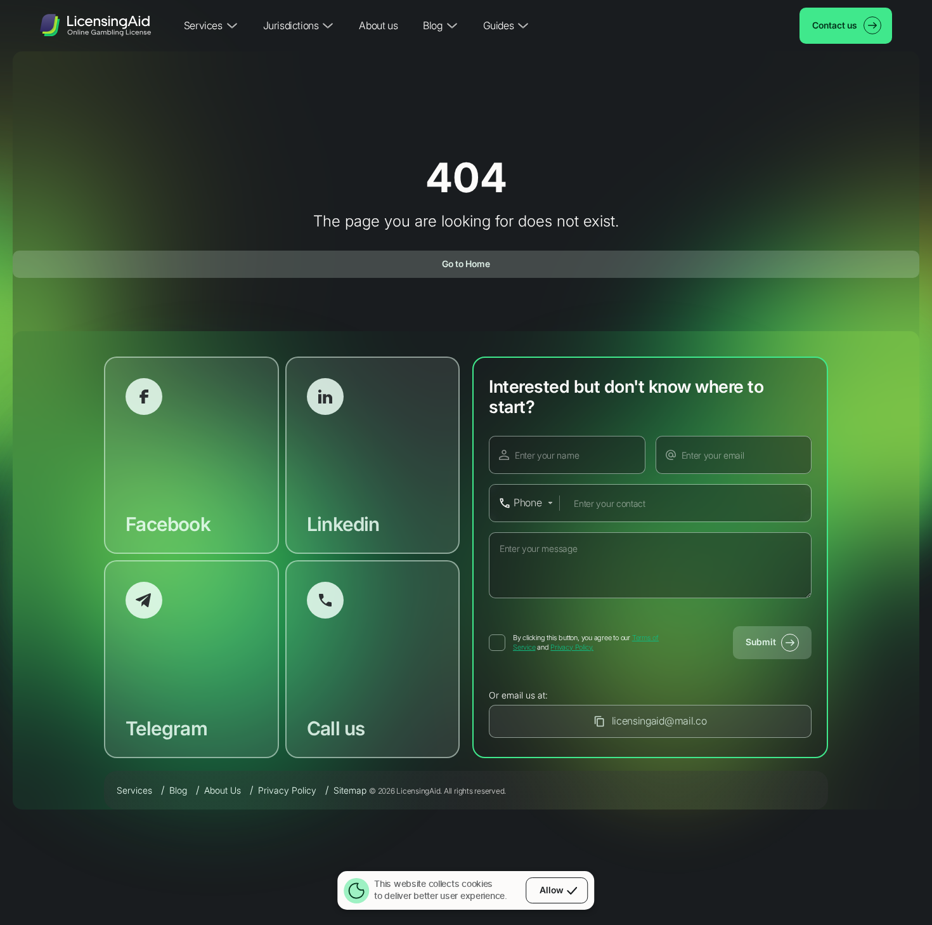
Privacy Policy (287, 790)
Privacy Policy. (571, 647)
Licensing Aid (95, 26)
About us (378, 25)
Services (134, 790)
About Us (222, 790)
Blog (178, 790)
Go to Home (466, 263)
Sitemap (349, 790)
